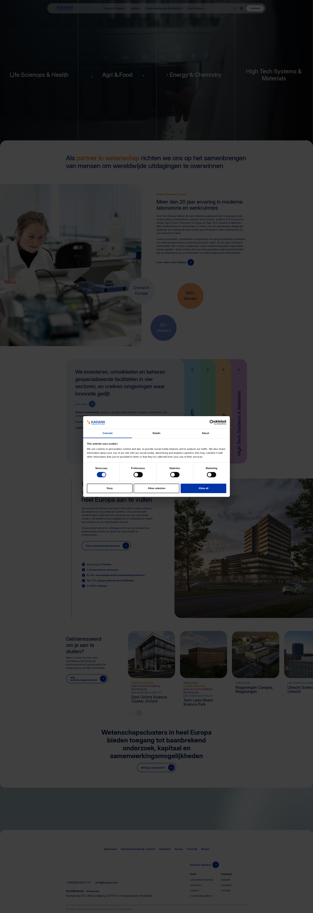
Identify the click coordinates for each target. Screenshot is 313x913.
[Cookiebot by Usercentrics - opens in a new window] (212, 422)
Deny (110, 488)
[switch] (138, 474)
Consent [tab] (107, 433)
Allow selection (156, 488)
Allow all (203, 488)
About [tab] (205, 433)
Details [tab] (157, 433)
